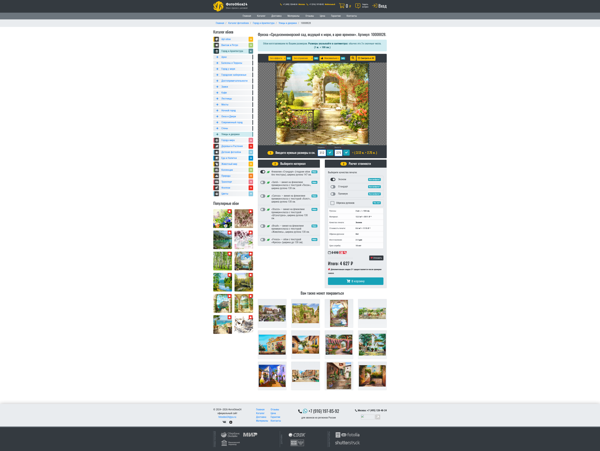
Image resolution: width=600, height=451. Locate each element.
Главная (247, 15)
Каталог (261, 15)
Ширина (321, 147)
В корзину (358, 281)
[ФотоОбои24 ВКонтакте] (224, 422)
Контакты (352, 15)
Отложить (377, 258)
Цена (322, 15)
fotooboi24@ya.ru (227, 417)
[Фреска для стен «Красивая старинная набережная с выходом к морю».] (222, 324)
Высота (338, 147)
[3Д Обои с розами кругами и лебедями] (244, 239)
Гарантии (336, 15)
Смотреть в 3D (367, 58)
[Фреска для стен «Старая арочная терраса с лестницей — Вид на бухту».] (244, 303)
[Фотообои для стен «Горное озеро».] (222, 239)
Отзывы (309, 15)
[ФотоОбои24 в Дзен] (230, 422)
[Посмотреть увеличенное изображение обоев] (353, 58)
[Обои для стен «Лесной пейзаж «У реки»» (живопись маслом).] (244, 282)
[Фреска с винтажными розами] (244, 218)
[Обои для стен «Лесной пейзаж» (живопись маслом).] (222, 282)
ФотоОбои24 (237, 4)
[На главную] (218, 6)
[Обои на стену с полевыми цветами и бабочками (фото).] (222, 218)
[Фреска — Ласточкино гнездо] (244, 260)
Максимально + (331, 58)
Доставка (276, 15)
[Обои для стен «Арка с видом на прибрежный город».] (222, 303)
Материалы (294, 15)
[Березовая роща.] (222, 260)
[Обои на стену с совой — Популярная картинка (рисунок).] (244, 324)
